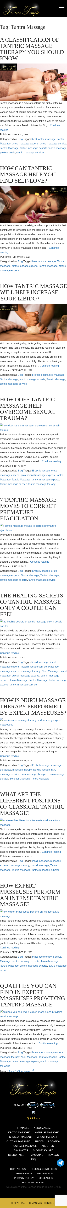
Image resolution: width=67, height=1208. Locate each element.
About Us (48, 1145)
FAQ (33, 1159)
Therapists (21, 1128)
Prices (39, 1141)
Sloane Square (43, 1150)
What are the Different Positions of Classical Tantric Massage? (32, 803)
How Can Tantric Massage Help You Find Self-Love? (28, 174)
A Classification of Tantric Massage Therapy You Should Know (32, 49)
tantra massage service (53, 143)
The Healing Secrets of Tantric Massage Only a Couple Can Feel (31, 604)
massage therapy (30, 671)
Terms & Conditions (43, 1169)
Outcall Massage (18, 1141)
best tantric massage (44, 139)
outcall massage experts (25, 675)
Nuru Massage (50, 671)
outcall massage (40, 865)
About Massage (47, 1137)
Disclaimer (45, 1178)
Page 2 (12, 1071)
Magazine (37, 1154)
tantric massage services (30, 152)
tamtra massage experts (25, 961)
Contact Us (18, 1169)
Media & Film (45, 1173)
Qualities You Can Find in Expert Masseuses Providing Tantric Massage (32, 995)
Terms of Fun (23, 1173)
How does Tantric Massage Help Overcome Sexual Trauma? (27, 408)
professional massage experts (38, 475)
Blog (20, 139)
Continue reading (49, 365)
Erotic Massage (41, 470)
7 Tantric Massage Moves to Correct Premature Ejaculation (28, 509)
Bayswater (21, 1150)
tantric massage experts (33, 148)
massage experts (10, 671)
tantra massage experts (25, 143)
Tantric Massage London (37, 1203)
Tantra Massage (9, 379)
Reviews (53, 1154)
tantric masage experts (25, 265)
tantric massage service (13, 383)
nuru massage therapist (34, 774)
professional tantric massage (48, 374)
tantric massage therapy (41, 484)
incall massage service (34, 666)
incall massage (40, 662)
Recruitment (17, 1154)
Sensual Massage (20, 778)
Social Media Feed (33, 1182)
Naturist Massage (47, 1132)
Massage (53, 666)
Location (54, 1141)
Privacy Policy (24, 1178)
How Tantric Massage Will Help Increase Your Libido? (33, 292)
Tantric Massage (9, 148)
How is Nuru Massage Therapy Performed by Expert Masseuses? (33, 706)
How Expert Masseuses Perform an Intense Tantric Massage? (30, 895)
